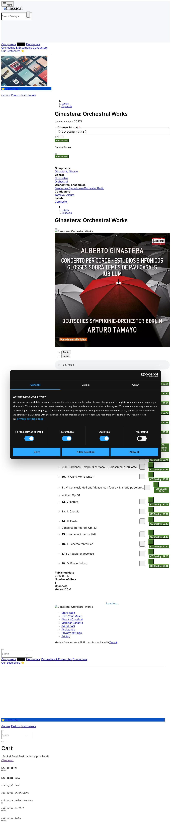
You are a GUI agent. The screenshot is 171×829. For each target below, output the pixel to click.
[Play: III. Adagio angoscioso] (142, 553)
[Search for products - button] (28, 15)
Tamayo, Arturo (64, 195)
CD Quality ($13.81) (74, 131)
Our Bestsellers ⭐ (12, 51)
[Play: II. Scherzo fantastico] (142, 544)
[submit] (27, 654)
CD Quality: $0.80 (159, 546)
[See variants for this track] (151, 465)
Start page (68, 612)
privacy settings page (30, 418)
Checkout (7, 760)
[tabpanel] (112, 464)
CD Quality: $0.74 (159, 460)
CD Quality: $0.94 (159, 514)
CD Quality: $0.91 (159, 566)
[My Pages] (7, 37)
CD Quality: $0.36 (159, 524)
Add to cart (61, 140)
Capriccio (66, 106)
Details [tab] (85, 384)
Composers (8, 44)
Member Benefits (72, 622)
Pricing (65, 636)
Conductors (40, 47)
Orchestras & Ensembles (16, 47)
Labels (21, 44)
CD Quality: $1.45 (159, 537)
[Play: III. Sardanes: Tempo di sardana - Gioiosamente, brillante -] (142, 467)
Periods (16, 95)
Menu (9, 5)
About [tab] (135, 384)
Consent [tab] (35, 384)
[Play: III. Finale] (142, 521)
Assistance (68, 629)
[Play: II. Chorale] (142, 511)
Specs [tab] (66, 356)
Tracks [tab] (66, 352)
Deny (37, 451)
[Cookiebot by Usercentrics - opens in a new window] (143, 375)
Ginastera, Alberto (66, 171)
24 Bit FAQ (68, 626)
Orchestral (61, 181)
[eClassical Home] (28, 9)
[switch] (66, 438)
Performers (33, 44)
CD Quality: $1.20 (163, 447)
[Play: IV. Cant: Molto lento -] (142, 476)
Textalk (113, 642)
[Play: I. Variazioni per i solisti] (142, 534)
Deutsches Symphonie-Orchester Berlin (79, 188)
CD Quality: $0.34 (161, 490)
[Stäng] (56, 154)
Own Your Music (71, 616)
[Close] (56, 228)
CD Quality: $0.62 (159, 479)
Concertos (61, 178)
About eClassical (72, 619)
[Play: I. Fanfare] (142, 501)
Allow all (134, 451)
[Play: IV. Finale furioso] (142, 563)
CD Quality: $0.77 (159, 504)
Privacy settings (71, 632)
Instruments (28, 95)
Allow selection (86, 451)
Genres (5, 95)
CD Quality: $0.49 (159, 469)
